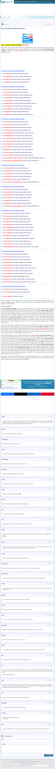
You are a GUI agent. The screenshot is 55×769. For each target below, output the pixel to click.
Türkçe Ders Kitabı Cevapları (36, 761)
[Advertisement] (27, 7)
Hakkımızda (29, 761)
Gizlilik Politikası (20, 761)
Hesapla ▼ (32, 1)
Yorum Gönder (49, 755)
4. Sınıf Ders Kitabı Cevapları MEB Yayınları (15, 121)
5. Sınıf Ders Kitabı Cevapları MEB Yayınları (16, 171)
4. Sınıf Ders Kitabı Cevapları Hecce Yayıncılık (17, 133)
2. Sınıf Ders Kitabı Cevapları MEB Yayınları (16, 76)
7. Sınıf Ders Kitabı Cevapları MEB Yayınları (15, 216)
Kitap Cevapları (18, 1)
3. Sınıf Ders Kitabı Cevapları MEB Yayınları (16, 97)
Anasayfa (5, 17)
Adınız (3, 739)
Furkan (5, 24)
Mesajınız (4, 744)
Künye (15, 761)
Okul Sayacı (25, 1)
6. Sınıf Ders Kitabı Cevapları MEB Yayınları (15, 189)
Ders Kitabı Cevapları (12, 296)
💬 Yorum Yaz (3, 20)
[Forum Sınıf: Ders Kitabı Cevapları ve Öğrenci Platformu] (8, 3)
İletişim (25, 761)
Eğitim (9, 17)
